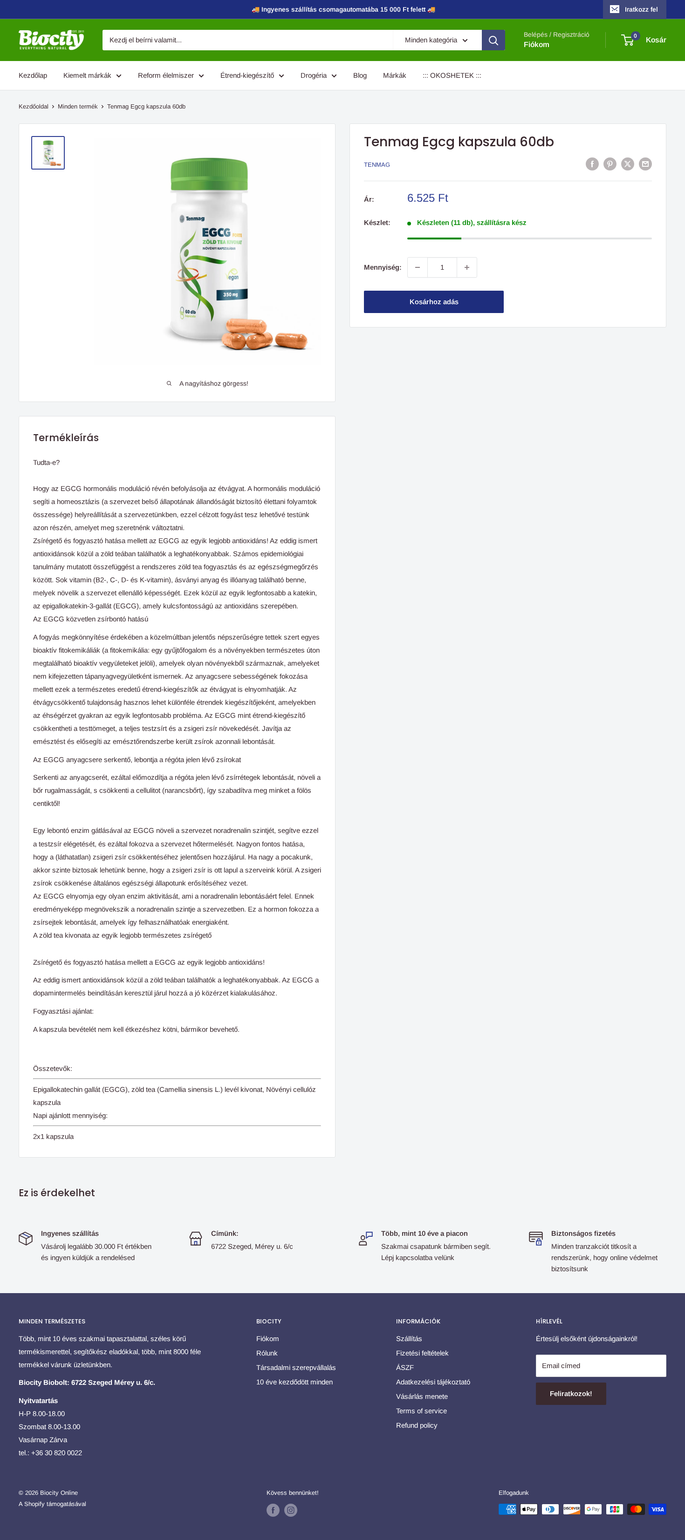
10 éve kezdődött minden (294, 1382)
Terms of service (421, 1411)
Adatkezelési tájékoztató (433, 1382)
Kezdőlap (33, 75)
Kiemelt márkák (87, 75)
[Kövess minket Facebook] (273, 1510)
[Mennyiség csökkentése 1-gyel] (417, 267)
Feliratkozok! (571, 1393)
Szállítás (409, 1338)
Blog (360, 75)
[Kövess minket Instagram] (290, 1510)
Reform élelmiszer (166, 75)
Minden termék (78, 106)
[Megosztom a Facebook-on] (592, 163)
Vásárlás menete (422, 1396)
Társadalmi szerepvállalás (296, 1367)
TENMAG (377, 164)
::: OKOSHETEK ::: (452, 75)
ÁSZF (405, 1367)
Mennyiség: (383, 267)
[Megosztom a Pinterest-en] (609, 163)
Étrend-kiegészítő (247, 75)
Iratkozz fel (641, 9)
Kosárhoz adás (434, 302)
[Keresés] (493, 40)
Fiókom (536, 44)
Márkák (394, 75)
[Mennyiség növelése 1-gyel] (467, 267)
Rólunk (267, 1353)
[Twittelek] (627, 163)
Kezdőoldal (33, 106)
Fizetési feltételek (422, 1353)
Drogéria (314, 75)
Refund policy (417, 1425)
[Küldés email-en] (645, 163)
